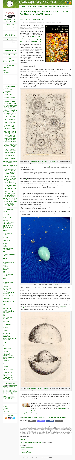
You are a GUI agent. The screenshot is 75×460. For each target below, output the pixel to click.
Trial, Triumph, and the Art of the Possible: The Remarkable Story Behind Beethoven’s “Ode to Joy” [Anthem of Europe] (46, 451)
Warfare (10, 201)
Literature (7, 159)
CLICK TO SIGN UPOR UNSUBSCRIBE (10, 35)
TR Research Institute (7, 94)
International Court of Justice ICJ (10, 146)
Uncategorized (6, 374)
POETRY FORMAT (6, 364)
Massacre (5, 161)
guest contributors (62, 408)
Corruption (14, 115)
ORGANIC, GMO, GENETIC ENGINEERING (8, 312)
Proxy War (6, 179)
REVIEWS (5, 314)
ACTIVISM (5, 246)
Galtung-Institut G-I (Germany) (9, 97)
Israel (6, 152)
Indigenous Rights (7, 144)
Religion (9, 181)
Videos (45, 6)
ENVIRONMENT (6, 298)
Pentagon (8, 176)
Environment (8, 127)
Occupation (7, 169)
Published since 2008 (46, 457)
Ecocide (7, 124)
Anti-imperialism (13, 105)
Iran (15, 150)
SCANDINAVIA (6, 286)
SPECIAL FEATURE (7, 321)
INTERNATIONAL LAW (7, 285)
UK (14, 191)
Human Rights (7, 141)
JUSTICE (5, 252)
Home (23, 6)
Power (11, 178)
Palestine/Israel (10, 173)
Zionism (14, 206)
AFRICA (4, 245)
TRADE (4, 332)
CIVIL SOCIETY (6, 347)
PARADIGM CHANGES (7, 310)
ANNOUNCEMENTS (7, 219)
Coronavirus (6, 115)
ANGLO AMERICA (6, 249)
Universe (59, 417)
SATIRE (4, 315)
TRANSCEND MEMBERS (8, 231)
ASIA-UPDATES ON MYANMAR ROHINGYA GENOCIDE (9, 261)
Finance (9, 131)
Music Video (6, 165)
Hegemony (7, 139)
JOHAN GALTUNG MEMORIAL (9, 213)
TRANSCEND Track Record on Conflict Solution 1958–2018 (9, 81)
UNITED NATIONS (6, 289)
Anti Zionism (6, 106)
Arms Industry (13, 106)
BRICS (10, 108)
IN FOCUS (5, 243)
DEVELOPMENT (6, 333)
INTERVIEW (5, 327)
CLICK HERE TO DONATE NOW (10, 12)
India (14, 143)
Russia (13, 182)
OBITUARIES (5, 366)
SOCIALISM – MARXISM (8, 300)
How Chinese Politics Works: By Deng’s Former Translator (9, 61)
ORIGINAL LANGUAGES (8, 369)
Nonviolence (7, 166)
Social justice (12, 185)
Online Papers (6, 69)
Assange (6, 107)
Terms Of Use (5, 408)
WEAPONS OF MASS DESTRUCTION (7, 234)
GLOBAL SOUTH (6, 272)
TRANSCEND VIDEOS (7, 216)
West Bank (10, 203)
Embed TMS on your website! (10, 421)
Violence (6, 198)
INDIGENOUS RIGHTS (7, 308)
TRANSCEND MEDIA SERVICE (38, 2)
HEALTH (5, 304)
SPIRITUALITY (6, 363)
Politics (6, 178)
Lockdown (12, 159)
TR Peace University (7, 91)
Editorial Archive (6, 67)
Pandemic (8, 175)
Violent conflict (13, 198)
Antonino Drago (6, 392)
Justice (12, 157)
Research (14, 181)
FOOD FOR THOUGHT (7, 361)
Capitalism (6, 110)
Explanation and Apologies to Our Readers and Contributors (10, 386)
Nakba (11, 165)
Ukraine (7, 193)
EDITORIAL (5, 211)
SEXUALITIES (6, 350)
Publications (5, 70)
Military (10, 162)
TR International (6, 88)
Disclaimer (5, 409)
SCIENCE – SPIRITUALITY (8, 357)
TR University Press (7, 95)
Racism (5, 181)
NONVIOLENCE (6, 230)
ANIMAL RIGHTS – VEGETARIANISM (7, 354)
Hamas (10, 138)
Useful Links (5, 406)
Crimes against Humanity (9, 117)
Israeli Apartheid (12, 152)
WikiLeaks (5, 205)
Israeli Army (8, 154)
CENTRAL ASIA (6, 268)
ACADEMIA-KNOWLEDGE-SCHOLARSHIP (8, 293)
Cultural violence (10, 119)
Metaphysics (35, 417)
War (5, 200)
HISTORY (5, 303)
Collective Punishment (12, 111)
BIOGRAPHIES (6, 220)
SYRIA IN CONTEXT (7, 288)
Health (14, 138)
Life (30, 417)
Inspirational (7, 145)
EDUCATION (5, 266)
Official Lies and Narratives (10, 170)
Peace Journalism (37, 6)
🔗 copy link (58, 420)
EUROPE (5, 269)
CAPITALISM (5, 296)
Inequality (14, 144)
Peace (12, 175)
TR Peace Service (6, 92)
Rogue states (8, 182)
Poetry (13, 176)
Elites (12, 125)
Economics (12, 124)
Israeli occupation (10, 154)
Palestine (12, 172)
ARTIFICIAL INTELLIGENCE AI (9, 295)
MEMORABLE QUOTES (8, 248)
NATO (15, 165)
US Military (12, 196)
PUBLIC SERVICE (6, 340)
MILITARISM (5, 237)
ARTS (4, 326)
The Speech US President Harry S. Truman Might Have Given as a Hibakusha (10, 390)
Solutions (10, 186)
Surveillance (12, 190)
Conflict (13, 113)
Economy (8, 125)
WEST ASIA (5, 291)
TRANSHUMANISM (7, 324)
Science (6, 183)
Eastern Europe (12, 122)
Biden (9, 107)
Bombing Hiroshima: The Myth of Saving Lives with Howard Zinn (9, 397)
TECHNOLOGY (6, 242)
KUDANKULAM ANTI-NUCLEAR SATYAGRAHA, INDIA (9, 339)
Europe (13, 128)
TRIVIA (4, 342)
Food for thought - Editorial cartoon (10, 132)
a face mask (57, 163)
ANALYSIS (5, 239)
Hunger (14, 141)
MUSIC (4, 345)
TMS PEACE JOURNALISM (8, 222)
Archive (29, 6)
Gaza (6, 134)
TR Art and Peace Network (8, 89)
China (11, 110)
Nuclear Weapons (10, 168)
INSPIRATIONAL (6, 360)
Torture (6, 191)
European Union (8, 130)
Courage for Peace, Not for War (9, 400)
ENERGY (5, 258)
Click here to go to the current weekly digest (30, 442)
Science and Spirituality (50, 417)
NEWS (4, 251)
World (10, 206)
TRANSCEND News (7, 214)
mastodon (41, 420)
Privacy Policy (6, 411)
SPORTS (5, 358)
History (13, 139)
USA (11, 195)
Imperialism (8, 143)
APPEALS (5, 278)
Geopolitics (8, 136)
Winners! (23, 449)
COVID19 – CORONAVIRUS (8, 355)
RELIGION (5, 323)
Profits (14, 178)
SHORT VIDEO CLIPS (7, 372)
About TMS (52, 6)
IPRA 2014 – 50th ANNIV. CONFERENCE (8, 378)
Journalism (6, 157)
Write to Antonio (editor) (63, 6)
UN (10, 193)
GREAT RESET (6, 329)
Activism (6, 103)
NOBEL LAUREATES (7, 223)
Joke (13, 155)
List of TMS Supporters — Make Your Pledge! (10, 20)
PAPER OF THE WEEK (7, 217)
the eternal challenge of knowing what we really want (53, 166)
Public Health (12, 179)
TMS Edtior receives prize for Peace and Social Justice (9, 79)
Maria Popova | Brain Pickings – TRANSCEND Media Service (32, 19)
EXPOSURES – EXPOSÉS (8, 301)
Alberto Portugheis (6, 396)
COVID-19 (8, 116)
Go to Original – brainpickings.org (28, 413)
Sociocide (5, 186)
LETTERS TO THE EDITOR (8, 351)
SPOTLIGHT (5, 276)
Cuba (15, 118)
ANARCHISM (5, 335)
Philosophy (41, 417)
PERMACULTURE (6, 336)
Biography (6, 108)
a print (50, 163)
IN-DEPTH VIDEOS (7, 371)
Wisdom (64, 417)
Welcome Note (6, 72)
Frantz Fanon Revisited (27, 447)
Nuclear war (13, 166)
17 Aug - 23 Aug (10, 26)
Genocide (12, 134)
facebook (50, 420)
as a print (55, 284)
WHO (13, 204)
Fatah (5, 131)
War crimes (10, 200)
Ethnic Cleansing (10, 127)
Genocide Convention (10, 135)
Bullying (14, 108)
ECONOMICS (5, 330)
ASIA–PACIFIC (6, 257)
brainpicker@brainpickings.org (29, 410)
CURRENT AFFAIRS (7, 348)
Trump (11, 191)
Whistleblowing (8, 204)
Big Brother (13, 107)
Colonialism (7, 113)
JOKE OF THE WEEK (7, 368)
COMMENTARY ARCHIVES (8, 375)
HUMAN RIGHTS (6, 240)
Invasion (12, 150)
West (15, 201)
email (31, 420)
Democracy (8, 121)
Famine (14, 130)
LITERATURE (5, 344)
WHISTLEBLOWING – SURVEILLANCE (7, 307)
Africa (10, 103)
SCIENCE (5, 319)
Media (10, 161)
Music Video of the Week (8, 379)
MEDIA (4, 271)
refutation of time (36, 41)
